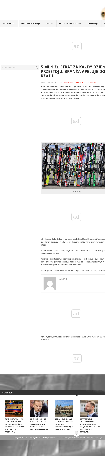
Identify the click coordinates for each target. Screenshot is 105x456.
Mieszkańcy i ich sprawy (70, 24)
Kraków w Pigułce (37, 11)
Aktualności (8, 24)
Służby (49, 24)
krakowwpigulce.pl (33, 438)
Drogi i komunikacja (30, 24)
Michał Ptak (68, 82)
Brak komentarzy (92, 82)
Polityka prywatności (51, 438)
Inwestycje (93, 24)
